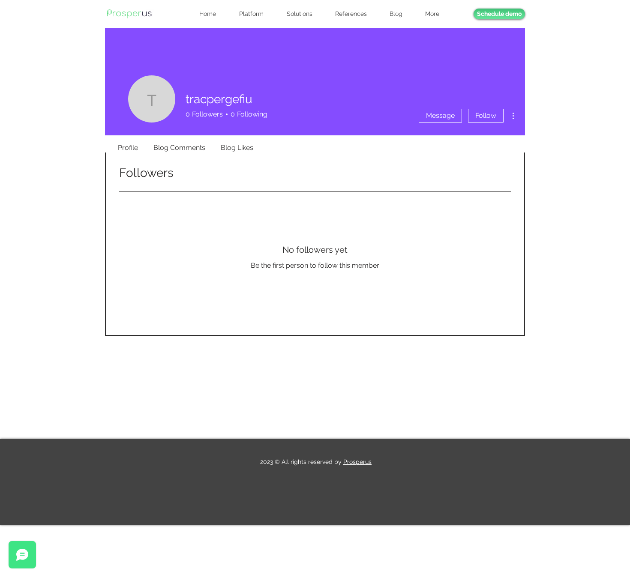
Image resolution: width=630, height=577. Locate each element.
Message (440, 115)
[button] (437, 13)
